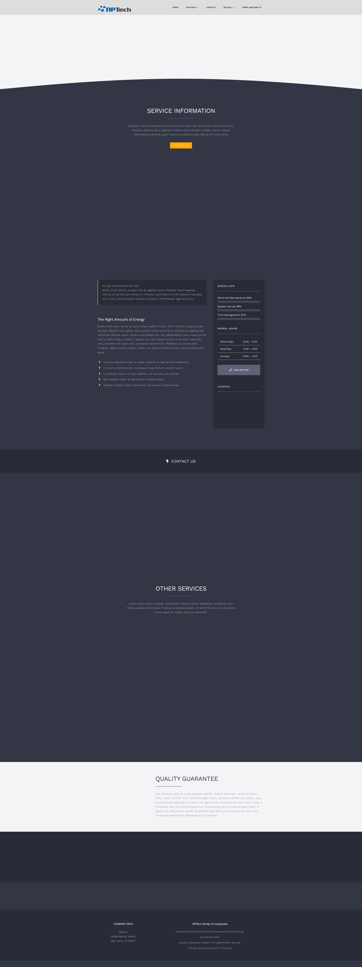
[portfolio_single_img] (152, 394)
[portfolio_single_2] (181, 160)
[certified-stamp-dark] (123, 782)
